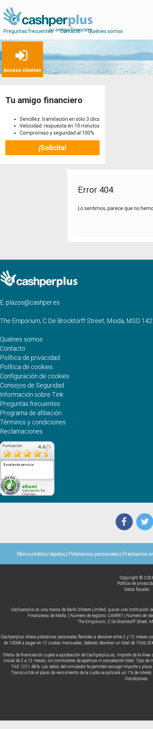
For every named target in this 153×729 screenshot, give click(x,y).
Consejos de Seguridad (32, 385)
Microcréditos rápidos (41, 554)
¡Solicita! (52, 147)
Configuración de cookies (34, 376)
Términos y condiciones (33, 422)
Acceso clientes (22, 70)
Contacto (70, 31)
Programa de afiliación (31, 413)
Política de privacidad (30, 357)
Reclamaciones (21, 431)
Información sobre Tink (31, 394)
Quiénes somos (105, 31)
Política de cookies (26, 367)
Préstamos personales (94, 554)
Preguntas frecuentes (28, 31)
